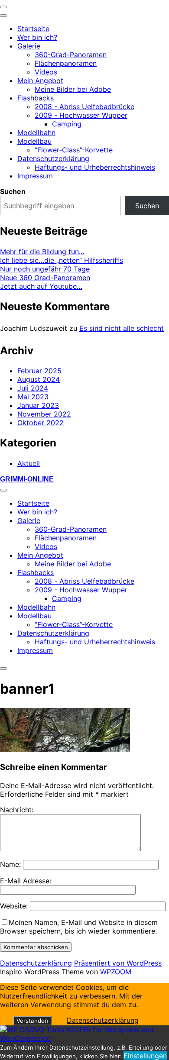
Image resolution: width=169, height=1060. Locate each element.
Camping (66, 124)
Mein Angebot (40, 80)
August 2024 (38, 379)
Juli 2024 (32, 388)
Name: (10, 864)
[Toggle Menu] (3, 15)
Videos (46, 72)
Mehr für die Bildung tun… (42, 251)
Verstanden (32, 1020)
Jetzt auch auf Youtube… (41, 286)
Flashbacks (35, 98)
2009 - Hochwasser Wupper (81, 115)
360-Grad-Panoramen (71, 54)
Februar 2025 (39, 370)
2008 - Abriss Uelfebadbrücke (84, 106)
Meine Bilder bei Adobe (73, 89)
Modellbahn (36, 132)
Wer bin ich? (37, 37)
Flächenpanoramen (66, 63)
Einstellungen (145, 1055)
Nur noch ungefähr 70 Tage (45, 269)
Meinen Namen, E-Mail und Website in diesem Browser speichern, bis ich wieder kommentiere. (79, 926)
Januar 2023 (38, 405)
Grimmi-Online (27, 479)
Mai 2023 (33, 396)
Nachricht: (16, 809)
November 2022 (44, 414)
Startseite (33, 28)
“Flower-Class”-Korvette (74, 149)
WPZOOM (115, 971)
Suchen (13, 191)
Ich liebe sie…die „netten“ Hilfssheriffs (61, 260)
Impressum (35, 175)
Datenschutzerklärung (53, 158)
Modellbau (34, 141)
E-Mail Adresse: (25, 880)
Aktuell (28, 463)
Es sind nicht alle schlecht (121, 328)
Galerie (28, 46)
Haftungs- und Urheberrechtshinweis (95, 167)
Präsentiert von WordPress (118, 963)
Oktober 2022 (40, 422)
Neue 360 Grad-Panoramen (45, 277)
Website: (14, 906)
